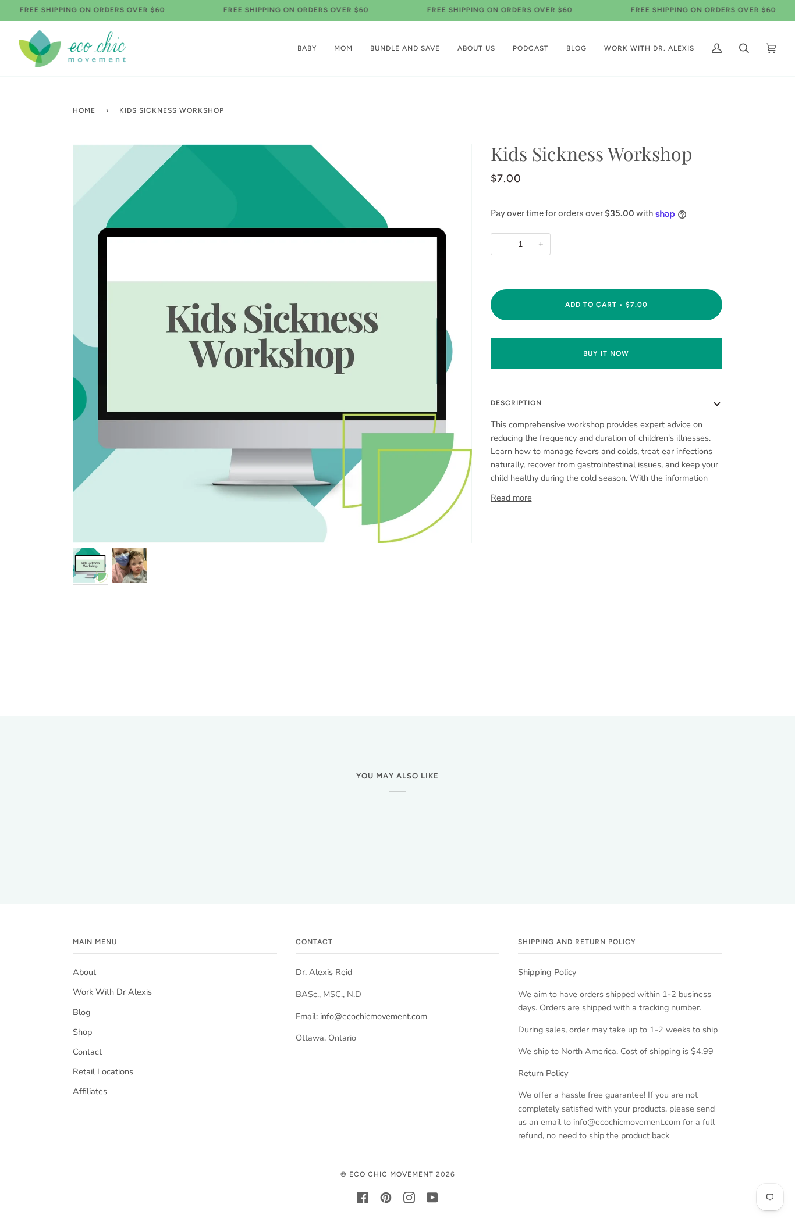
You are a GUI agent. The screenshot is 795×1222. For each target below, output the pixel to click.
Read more (511, 497)
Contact (87, 1051)
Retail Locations (103, 1071)
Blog (81, 1012)
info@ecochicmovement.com (373, 1016)
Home (84, 110)
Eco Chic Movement (391, 1174)
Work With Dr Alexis (112, 992)
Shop (82, 1032)
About (84, 972)
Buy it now (606, 353)
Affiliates (90, 1091)
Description (516, 403)
